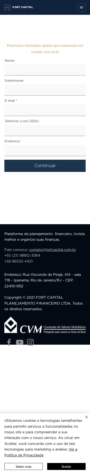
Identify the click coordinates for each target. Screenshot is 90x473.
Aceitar (66, 466)
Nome (9, 60)
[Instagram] (30, 342)
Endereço (12, 141)
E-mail (10, 100)
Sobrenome (14, 80)
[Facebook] (9, 342)
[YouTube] (19, 342)
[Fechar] (84, 419)
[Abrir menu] (81, 7)
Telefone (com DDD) (22, 121)
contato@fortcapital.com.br (52, 250)
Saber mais (23, 466)
